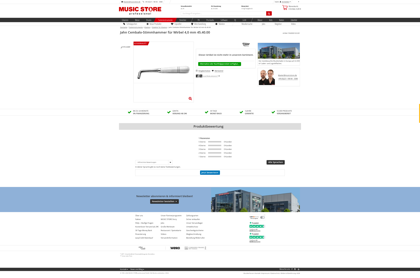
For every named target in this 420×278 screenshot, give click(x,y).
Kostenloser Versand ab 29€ (146, 226)
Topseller (178, 23)
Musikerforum (248, 273)
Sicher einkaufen (193, 219)
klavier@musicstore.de (132, 2)
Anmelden (285, 2)
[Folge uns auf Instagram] (295, 269)
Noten (281, 20)
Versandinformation (169, 238)
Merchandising (200, 23)
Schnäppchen (132, 23)
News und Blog (136, 269)
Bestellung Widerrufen (195, 238)
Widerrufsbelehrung (288, 273)
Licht (244, 20)
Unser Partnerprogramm (171, 215)
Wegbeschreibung (193, 234)
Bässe (137, 20)
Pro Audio (210, 20)
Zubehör (294, 20)
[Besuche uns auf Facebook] (292, 269)
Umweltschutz (192, 226)
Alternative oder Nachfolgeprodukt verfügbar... (219, 64)
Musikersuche (247, 23)
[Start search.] (269, 13)
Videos (163, 234)
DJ (235, 20)
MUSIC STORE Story (169, 219)
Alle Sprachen (275, 162)
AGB (298, 273)
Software (224, 20)
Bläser (260, 20)
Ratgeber (278, 23)
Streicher (182, 20)
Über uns (139, 215)
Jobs (263, 23)
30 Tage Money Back (143, 230)
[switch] (262, 217)
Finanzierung (140, 234)
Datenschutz (275, 273)
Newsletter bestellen (163, 201)
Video (293, 23)
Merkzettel (219, 71)
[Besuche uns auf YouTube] (299, 269)
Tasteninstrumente (165, 20)
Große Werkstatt (168, 226)
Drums (148, 20)
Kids (270, 20)
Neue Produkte (156, 23)
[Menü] (264, 215)
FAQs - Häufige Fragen (144, 223)
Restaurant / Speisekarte (171, 230)
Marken (222, 23)
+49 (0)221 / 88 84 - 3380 (288, 78)
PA (199, 20)
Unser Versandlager (194, 223)
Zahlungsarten (192, 215)
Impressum (265, 273)
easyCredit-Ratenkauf (144, 238)
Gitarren (125, 20)
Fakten (138, 219)
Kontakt (123, 269)
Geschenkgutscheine (194, 230)
